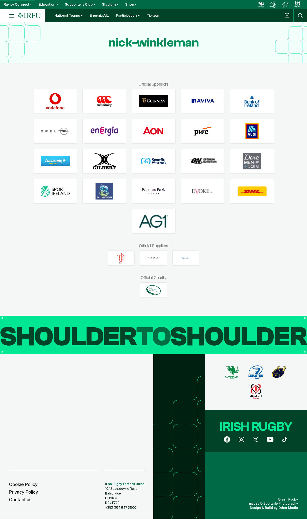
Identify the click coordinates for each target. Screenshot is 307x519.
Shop (129, 4)
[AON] (153, 131)
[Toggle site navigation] (9, 15)
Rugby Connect (16, 4)
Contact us (20, 499)
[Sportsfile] (186, 258)
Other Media (288, 508)
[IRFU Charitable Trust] (153, 290)
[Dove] (252, 161)
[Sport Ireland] (55, 191)
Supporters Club (79, 4)
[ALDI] (252, 131)
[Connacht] (261, 4)
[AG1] (153, 221)
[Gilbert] (104, 161)
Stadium (109, 4)
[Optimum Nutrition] (202, 161)
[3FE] (121, 258)
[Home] (29, 15)
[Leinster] (273, 4)
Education (47, 4)
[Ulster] (297, 4)
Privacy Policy (23, 492)
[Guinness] (153, 101)
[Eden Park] (153, 191)
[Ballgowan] (104, 191)
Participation (126, 15)
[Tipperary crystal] (153, 258)
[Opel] (55, 131)
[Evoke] (202, 191)
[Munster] (285, 4)
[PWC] (202, 131)
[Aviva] (202, 101)
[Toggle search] (300, 15)
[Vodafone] (55, 101)
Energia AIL (99, 15)
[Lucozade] (55, 161)
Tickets (153, 15)
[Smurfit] (153, 161)
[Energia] (104, 131)
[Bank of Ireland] (252, 101)
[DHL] (252, 191)
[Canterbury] (104, 101)
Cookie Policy (23, 484)
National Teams (67, 15)
